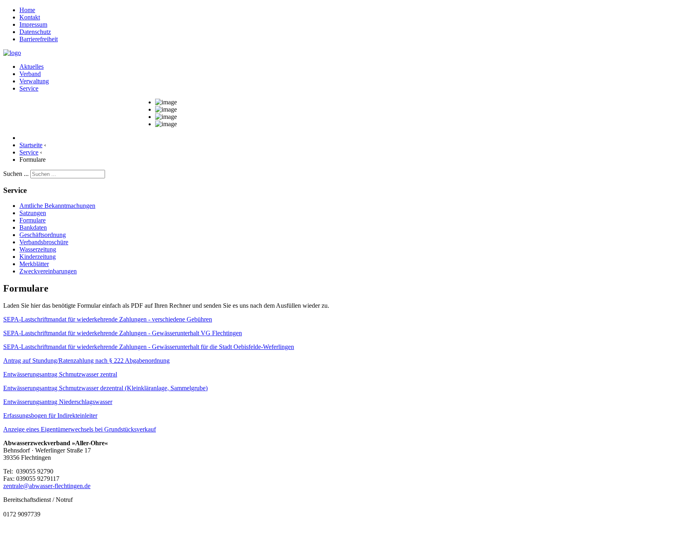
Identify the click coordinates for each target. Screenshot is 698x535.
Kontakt (29, 17)
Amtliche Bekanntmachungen (57, 205)
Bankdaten (33, 227)
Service (28, 88)
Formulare (32, 220)
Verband (30, 73)
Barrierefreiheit (38, 39)
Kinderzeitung (37, 256)
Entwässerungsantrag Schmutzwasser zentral (60, 374)
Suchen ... (16, 173)
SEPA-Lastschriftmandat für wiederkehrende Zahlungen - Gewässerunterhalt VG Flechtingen (122, 333)
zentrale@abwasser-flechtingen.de (46, 485)
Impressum (33, 24)
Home (27, 9)
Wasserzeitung (37, 249)
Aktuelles (31, 66)
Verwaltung (34, 81)
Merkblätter (34, 263)
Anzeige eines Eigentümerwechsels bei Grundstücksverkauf (79, 429)
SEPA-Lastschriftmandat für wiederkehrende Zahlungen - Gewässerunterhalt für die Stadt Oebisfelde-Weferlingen (148, 346)
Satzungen (32, 212)
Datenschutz (35, 31)
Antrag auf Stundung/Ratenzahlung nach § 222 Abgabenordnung (86, 360)
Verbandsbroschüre (43, 242)
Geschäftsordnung (42, 234)
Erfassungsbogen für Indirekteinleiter (50, 415)
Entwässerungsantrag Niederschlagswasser (57, 401)
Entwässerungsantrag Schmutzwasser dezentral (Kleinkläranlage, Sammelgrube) (105, 388)
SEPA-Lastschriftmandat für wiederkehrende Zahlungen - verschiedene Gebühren (107, 319)
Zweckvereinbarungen (48, 271)
